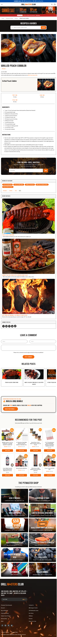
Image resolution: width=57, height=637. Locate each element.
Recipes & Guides (9, 18)
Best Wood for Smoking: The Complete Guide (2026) (14, 315)
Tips (16, 190)
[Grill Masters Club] (28, 4)
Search (43, 27)
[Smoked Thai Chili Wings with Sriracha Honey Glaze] (28, 256)
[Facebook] (3, 326)
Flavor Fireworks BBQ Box (49, 469)
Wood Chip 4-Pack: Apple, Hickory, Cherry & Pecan (35, 443)
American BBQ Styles (18, 184)
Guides (10, 190)
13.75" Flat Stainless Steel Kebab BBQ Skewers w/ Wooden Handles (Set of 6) (49, 444)
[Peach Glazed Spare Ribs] (28, 216)
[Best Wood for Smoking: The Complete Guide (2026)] (28, 296)
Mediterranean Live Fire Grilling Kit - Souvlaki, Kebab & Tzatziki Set (7, 443)
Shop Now (7, 450)
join (23, 599)
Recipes (16, 18)
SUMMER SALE (17, 1)
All (19, 190)
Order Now (38, 15)
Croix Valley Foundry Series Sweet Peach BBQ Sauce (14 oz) (7, 469)
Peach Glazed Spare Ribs (8, 235)
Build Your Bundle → (10, 409)
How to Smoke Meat (7, 184)
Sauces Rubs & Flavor (8, 187)
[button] (2, 4)
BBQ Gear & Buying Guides (42, 184)
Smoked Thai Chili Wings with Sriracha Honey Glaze (15, 275)
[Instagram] (6, 326)
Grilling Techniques (30, 184)
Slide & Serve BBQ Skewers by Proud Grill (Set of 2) (35, 469)
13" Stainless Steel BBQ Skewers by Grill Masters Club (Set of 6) (21, 443)
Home (3, 18)
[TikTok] (15, 326)
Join (46, 170)
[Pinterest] (9, 326)
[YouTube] (12, 326)
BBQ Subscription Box (32, 75)
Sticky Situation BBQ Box (21, 468)
